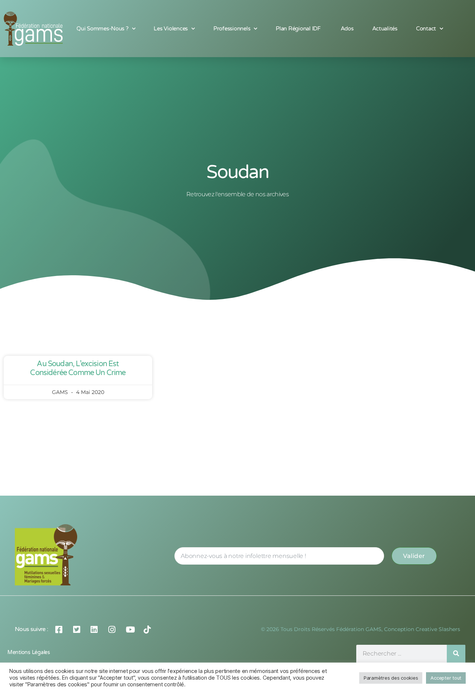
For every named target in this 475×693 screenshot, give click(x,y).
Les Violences (171, 28)
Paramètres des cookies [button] (391, 678)
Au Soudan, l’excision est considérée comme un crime (77, 368)
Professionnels (231, 28)
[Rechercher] (456, 654)
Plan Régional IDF (299, 28)
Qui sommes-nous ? (102, 28)
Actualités (384, 28)
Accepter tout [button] (445, 678)
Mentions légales (28, 652)
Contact (426, 28)
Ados (347, 28)
